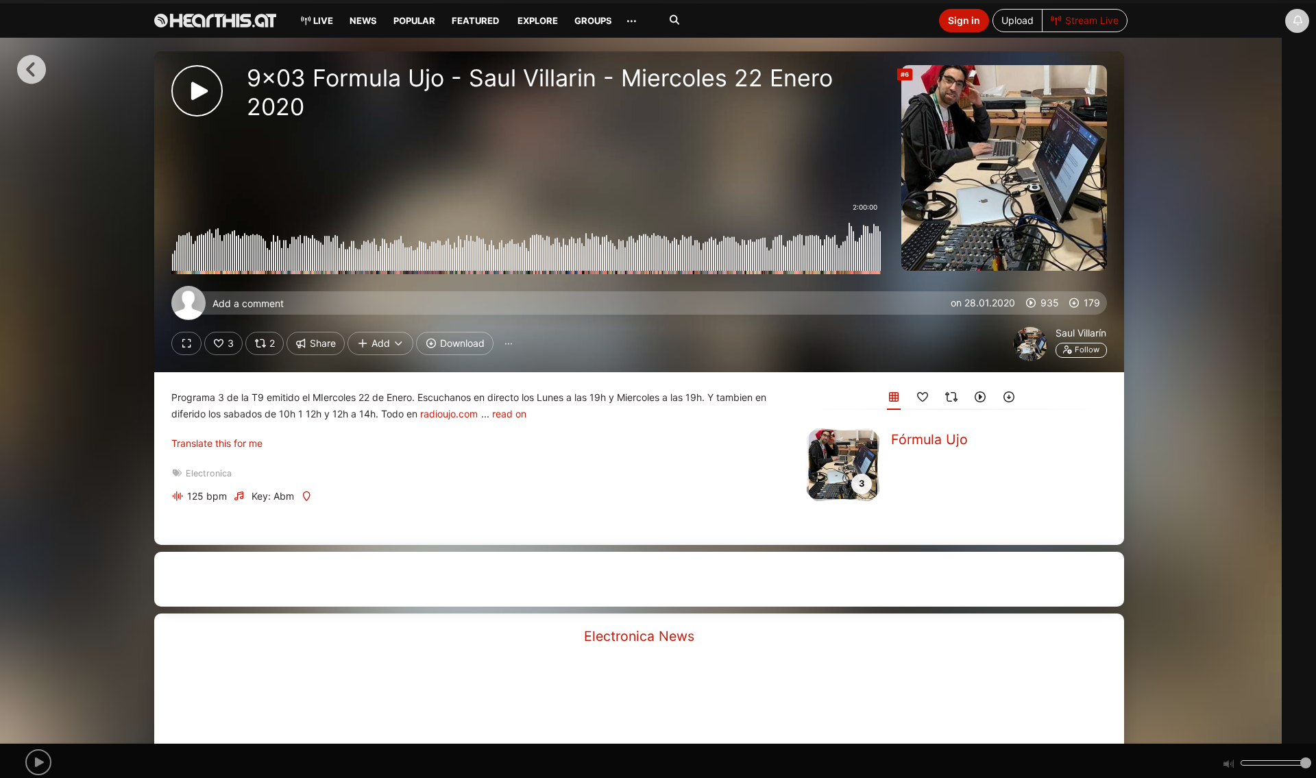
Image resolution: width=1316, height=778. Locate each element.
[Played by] (980, 399)
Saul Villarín (1081, 333)
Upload (1017, 20)
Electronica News (639, 636)
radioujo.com (449, 414)
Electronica (209, 473)
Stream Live (1090, 20)
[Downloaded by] (1009, 399)
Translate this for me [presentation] (217, 443)
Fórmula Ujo (929, 439)
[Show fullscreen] (186, 343)
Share (321, 343)
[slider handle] (1305, 762)
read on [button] (509, 414)
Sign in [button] (964, 20)
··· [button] (508, 343)
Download (461, 343)
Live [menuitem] (322, 20)
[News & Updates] (1297, 21)
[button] (38, 762)
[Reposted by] (951, 399)
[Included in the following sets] (894, 399)
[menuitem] (362, 22)
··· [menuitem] (631, 20)
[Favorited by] (922, 399)
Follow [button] (1086, 349)
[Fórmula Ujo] (843, 464)
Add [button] (381, 343)
